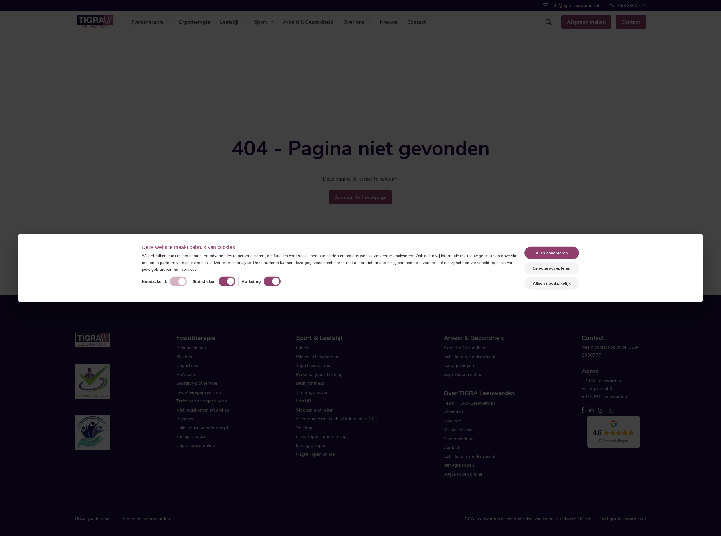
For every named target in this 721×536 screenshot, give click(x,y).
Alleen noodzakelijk (552, 283)
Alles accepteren (552, 252)
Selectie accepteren (552, 268)
